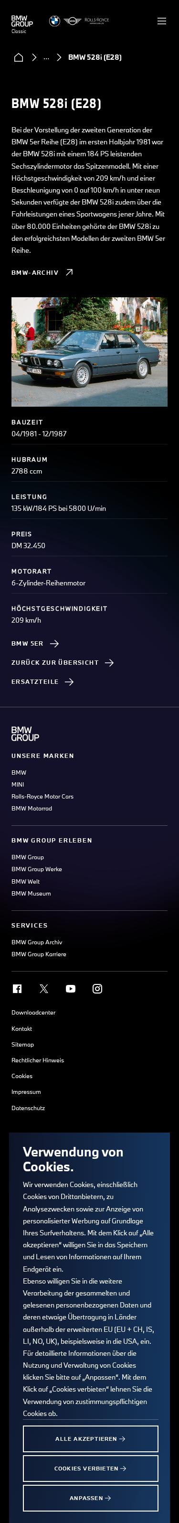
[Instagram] (97, 988)
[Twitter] (44, 988)
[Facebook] (17, 988)
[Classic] (22, 21)
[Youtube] (70, 988)
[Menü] (162, 21)
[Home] (18, 57)
